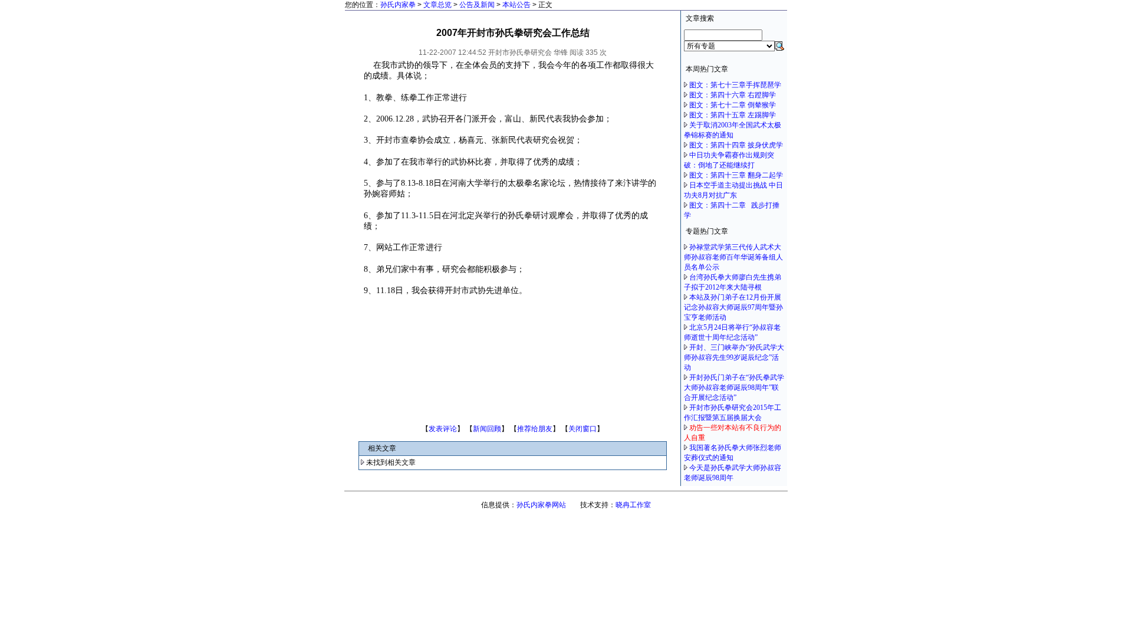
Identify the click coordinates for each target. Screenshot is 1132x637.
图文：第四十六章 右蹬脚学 (732, 95)
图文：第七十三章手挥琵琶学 (735, 85)
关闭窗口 (582, 429)
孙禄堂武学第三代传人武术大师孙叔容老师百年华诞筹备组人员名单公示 (733, 257)
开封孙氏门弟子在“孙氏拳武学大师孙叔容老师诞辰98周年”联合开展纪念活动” (734, 387)
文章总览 (437, 5)
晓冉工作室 (633, 505)
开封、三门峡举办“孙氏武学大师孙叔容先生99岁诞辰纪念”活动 (734, 357)
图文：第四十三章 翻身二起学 (736, 175)
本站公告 (516, 5)
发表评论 (443, 429)
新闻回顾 (487, 429)
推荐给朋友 (534, 429)
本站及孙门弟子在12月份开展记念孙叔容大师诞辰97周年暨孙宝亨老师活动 (733, 307)
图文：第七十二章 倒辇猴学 (732, 105)
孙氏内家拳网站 (541, 505)
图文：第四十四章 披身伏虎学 (736, 145)
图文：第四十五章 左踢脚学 (732, 115)
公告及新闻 (477, 5)
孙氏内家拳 (398, 5)
